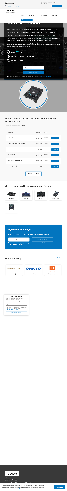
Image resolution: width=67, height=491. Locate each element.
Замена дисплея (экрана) (14, 166)
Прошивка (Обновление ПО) (15, 160)
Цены (22, 15)
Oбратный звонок (27, 19)
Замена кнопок (11, 154)
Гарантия (31, 15)
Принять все (59, 487)
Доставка (44, 15)
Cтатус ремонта (56, 6)
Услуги (11, 15)
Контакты (54, 15)
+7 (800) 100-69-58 (13, 6)
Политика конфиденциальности (27, 489)
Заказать (55, 138)
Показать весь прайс (33, 173)
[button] (57, 258)
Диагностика (11, 137)
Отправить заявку (33, 72)
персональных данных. (46, 76)
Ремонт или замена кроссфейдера (16, 143)
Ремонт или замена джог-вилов (16, 149)
